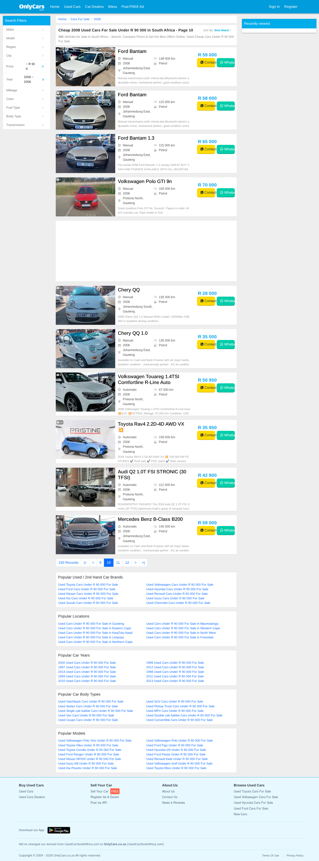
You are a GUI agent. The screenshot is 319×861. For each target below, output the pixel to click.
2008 (97, 19)
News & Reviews (173, 802)
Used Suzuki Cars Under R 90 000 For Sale (88, 602)
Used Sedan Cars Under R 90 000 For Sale (88, 706)
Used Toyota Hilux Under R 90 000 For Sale (88, 745)
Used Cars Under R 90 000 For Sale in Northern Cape (95, 642)
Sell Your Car (104, 791)
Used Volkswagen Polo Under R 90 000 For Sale (179, 740)
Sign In (274, 6)
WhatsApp (229, 62)
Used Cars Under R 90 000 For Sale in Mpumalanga (182, 623)
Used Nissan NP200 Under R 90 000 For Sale (89, 759)
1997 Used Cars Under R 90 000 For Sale (87, 667)
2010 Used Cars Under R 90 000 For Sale (87, 681)
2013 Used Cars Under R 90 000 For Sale (175, 681)
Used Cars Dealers (32, 797)
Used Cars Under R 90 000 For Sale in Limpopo (91, 637)
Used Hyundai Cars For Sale (253, 802)
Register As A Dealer (104, 797)
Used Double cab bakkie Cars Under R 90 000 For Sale (184, 715)
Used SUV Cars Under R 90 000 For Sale (174, 701)
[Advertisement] (146, 251)
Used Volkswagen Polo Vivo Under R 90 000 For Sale (95, 740)
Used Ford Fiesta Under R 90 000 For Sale (176, 754)
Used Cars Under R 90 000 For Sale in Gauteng (91, 623)
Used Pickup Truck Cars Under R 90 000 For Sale (180, 706)
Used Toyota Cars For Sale (252, 791)
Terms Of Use (270, 855)
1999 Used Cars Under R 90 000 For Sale (175, 662)
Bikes (112, 6)
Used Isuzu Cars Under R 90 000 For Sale (175, 598)
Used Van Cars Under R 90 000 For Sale (86, 715)
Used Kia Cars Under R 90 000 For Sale (85, 598)
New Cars (240, 814)
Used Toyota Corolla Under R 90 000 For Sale (89, 750)
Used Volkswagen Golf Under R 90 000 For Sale (179, 763)
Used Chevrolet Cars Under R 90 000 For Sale (178, 602)
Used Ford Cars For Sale (251, 808)
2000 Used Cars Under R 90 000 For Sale (87, 662)
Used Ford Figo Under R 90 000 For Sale (174, 745)
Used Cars (72, 6)
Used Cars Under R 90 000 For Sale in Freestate (180, 637)
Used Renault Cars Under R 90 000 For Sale (177, 593)
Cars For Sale (80, 19)
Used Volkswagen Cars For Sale (256, 797)
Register (290, 6)
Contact (209, 62)
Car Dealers (94, 6)
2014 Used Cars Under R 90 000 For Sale (87, 671)
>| (143, 562)
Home (54, 6)
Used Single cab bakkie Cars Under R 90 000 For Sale (95, 710)
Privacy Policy (295, 855)
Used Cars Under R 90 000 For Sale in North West (181, 632)
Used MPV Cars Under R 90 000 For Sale (175, 710)
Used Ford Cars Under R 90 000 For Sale (86, 589)
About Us (168, 791)
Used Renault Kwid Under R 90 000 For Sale (177, 759)
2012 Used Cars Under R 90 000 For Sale (175, 667)
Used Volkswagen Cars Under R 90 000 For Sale (179, 584)
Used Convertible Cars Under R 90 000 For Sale (179, 720)
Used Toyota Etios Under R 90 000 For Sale (176, 768)
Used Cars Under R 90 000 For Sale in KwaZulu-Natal (95, 632)
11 (118, 562)
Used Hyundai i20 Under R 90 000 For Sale (176, 750)
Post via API (98, 802)
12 (127, 562)
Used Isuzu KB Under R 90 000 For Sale (86, 763)
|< (85, 562)
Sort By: (216, 30)
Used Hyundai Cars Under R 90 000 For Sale (177, 589)
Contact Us (169, 797)
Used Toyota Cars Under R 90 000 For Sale (88, 584)
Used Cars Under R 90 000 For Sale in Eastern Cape (94, 628)
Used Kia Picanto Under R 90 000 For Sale (87, 768)
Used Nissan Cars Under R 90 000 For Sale (88, 593)
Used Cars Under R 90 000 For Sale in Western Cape (183, 628)
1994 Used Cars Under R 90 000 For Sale (87, 676)
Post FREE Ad (133, 6)
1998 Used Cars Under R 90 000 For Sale (175, 671)
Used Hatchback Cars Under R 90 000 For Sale (90, 701)
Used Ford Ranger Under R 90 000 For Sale (88, 754)
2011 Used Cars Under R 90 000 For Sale (175, 676)
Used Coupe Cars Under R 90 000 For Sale (88, 720)
